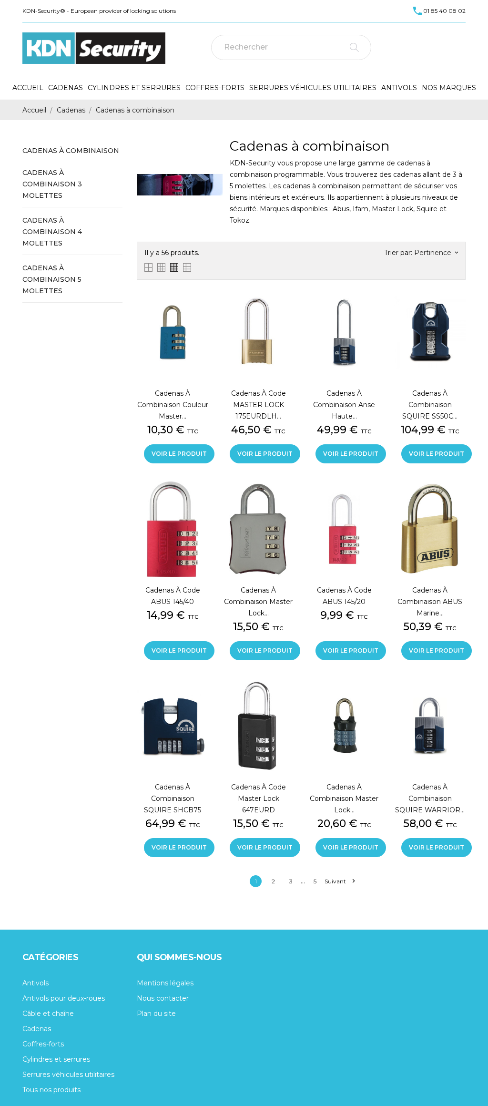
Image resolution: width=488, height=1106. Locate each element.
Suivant (340, 881)
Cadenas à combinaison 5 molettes (51, 279)
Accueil (27, 87)
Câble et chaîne (48, 1013)
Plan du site (156, 1013)
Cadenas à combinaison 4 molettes (52, 231)
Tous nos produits (51, 1090)
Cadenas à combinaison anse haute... (344, 404)
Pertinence (436, 252)
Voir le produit (179, 453)
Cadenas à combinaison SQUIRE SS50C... (430, 404)
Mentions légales (165, 983)
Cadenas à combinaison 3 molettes (52, 184)
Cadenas (65, 87)
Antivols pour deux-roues (63, 998)
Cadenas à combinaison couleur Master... (172, 404)
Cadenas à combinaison (70, 150)
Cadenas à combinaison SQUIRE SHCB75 (172, 798)
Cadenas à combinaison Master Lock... (258, 601)
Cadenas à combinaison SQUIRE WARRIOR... (430, 798)
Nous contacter (163, 998)
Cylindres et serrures (134, 87)
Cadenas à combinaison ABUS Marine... (429, 601)
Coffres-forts (214, 87)
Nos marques (449, 87)
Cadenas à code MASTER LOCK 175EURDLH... (258, 404)
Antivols (399, 87)
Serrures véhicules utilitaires (312, 87)
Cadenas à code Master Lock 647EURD (258, 798)
